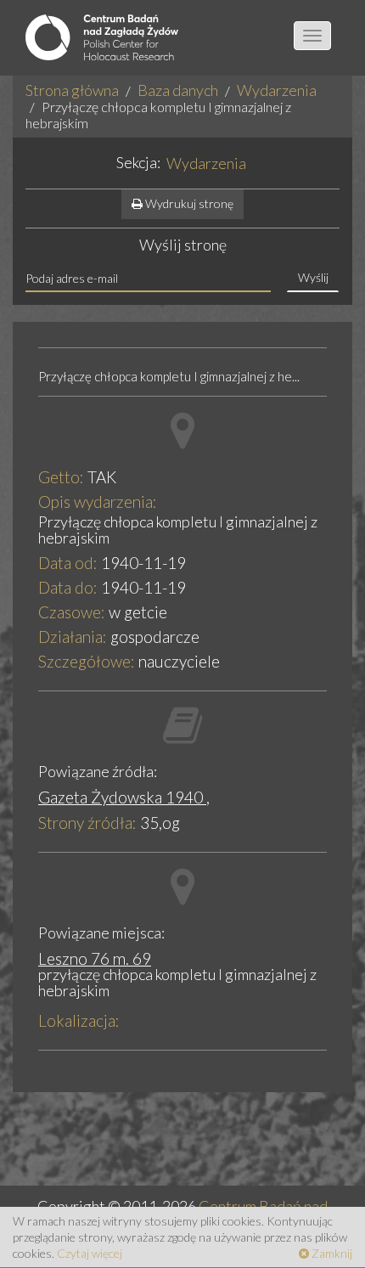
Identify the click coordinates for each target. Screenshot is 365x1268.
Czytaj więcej (89, 1253)
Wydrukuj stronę (188, 203)
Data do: (68, 587)
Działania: (72, 636)
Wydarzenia (277, 90)
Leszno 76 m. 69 (94, 958)
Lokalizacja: (79, 1020)
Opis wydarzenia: (97, 501)
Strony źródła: (87, 822)
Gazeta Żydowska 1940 (122, 797)
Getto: (61, 477)
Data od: (68, 563)
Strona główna (72, 90)
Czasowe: (71, 612)
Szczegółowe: (86, 661)
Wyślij (313, 277)
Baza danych (178, 90)
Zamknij (330, 1253)
